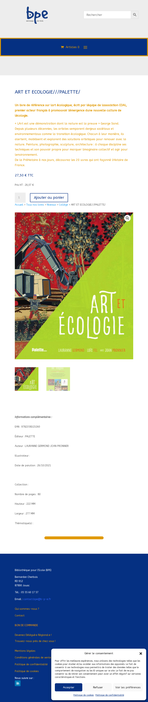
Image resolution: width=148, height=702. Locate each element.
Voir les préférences (128, 687)
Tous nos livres (35, 204)
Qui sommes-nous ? (27, 608)
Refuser (98, 687)
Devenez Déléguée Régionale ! (33, 635)
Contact (20, 615)
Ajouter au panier (49, 198)
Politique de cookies (83, 695)
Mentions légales (25, 650)
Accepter (68, 687)
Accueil (19, 204)
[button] (141, 653)
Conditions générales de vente (33, 657)
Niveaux (51, 204)
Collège (63, 204)
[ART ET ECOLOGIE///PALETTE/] (37, 39)
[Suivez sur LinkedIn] (18, 683)
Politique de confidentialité (109, 695)
